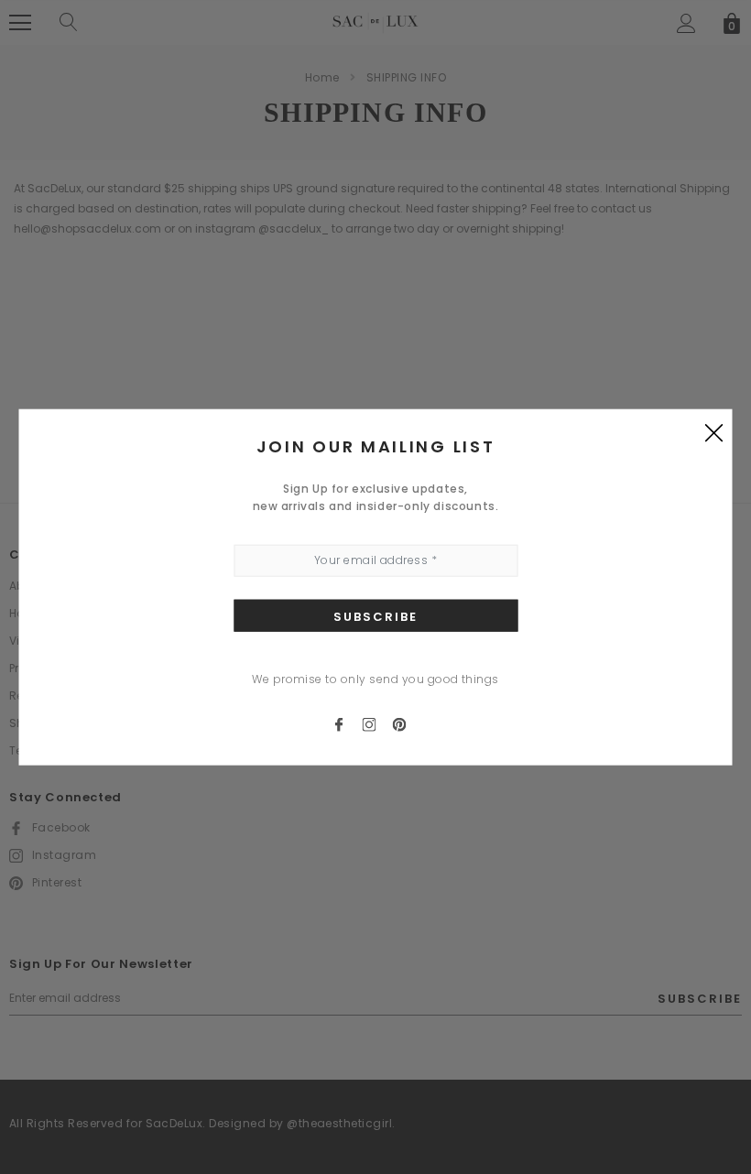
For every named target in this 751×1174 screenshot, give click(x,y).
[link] (347, 723)
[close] (714, 432)
